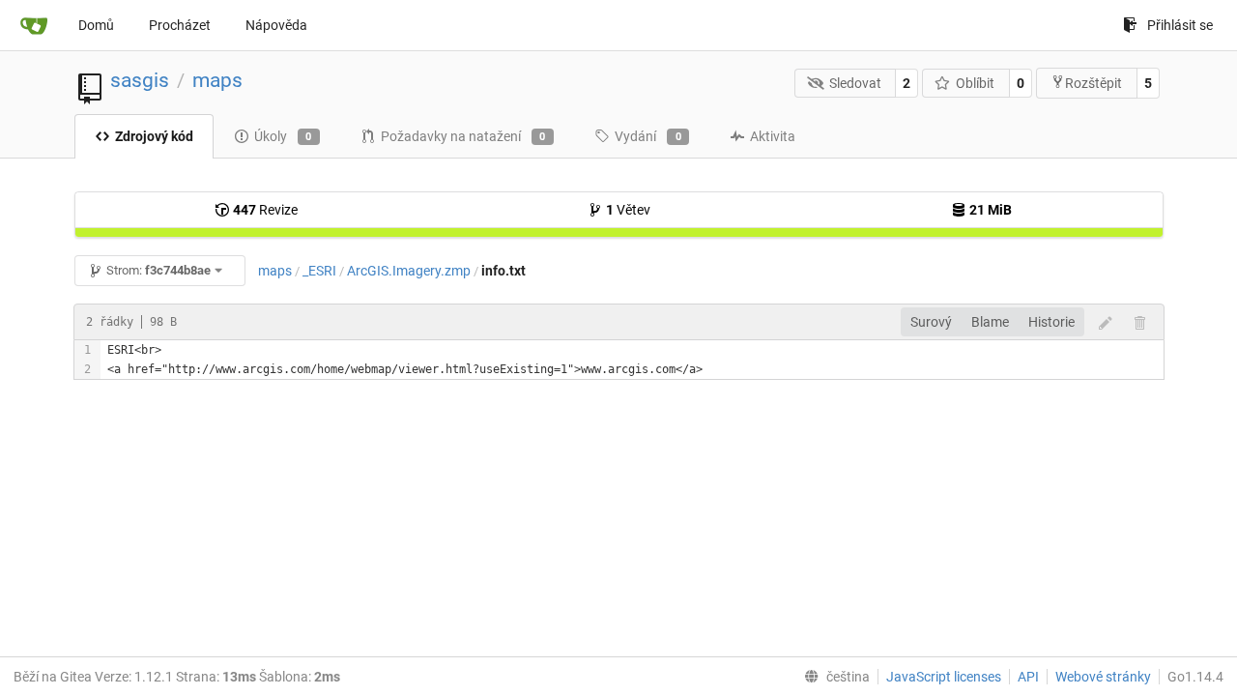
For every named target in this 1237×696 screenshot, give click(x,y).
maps (217, 80)
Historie (1051, 322)
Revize (265, 210)
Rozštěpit (1093, 83)
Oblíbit (975, 83)
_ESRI (319, 270)
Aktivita (772, 136)
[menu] (833, 676)
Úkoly (283, 136)
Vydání (648, 136)
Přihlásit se (1180, 25)
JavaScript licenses (943, 676)
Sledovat (855, 83)
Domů (96, 25)
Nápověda (276, 25)
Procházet (180, 25)
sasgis (139, 80)
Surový (931, 322)
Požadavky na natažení (463, 136)
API (1028, 676)
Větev (628, 210)
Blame (990, 322)
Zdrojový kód (154, 136)
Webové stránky (1103, 676)
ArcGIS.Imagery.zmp (409, 270)
